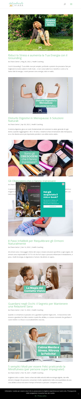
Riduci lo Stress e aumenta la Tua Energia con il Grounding (37, 56)
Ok (35, 396)
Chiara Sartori (15, 62)
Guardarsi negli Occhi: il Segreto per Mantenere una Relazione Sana (38, 305)
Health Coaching (37, 62)
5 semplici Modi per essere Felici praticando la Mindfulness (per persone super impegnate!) (36, 368)
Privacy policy (42, 396)
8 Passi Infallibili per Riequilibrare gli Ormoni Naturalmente (36, 242)
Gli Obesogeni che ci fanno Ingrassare (32, 181)
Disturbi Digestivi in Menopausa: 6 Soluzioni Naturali (35, 119)
